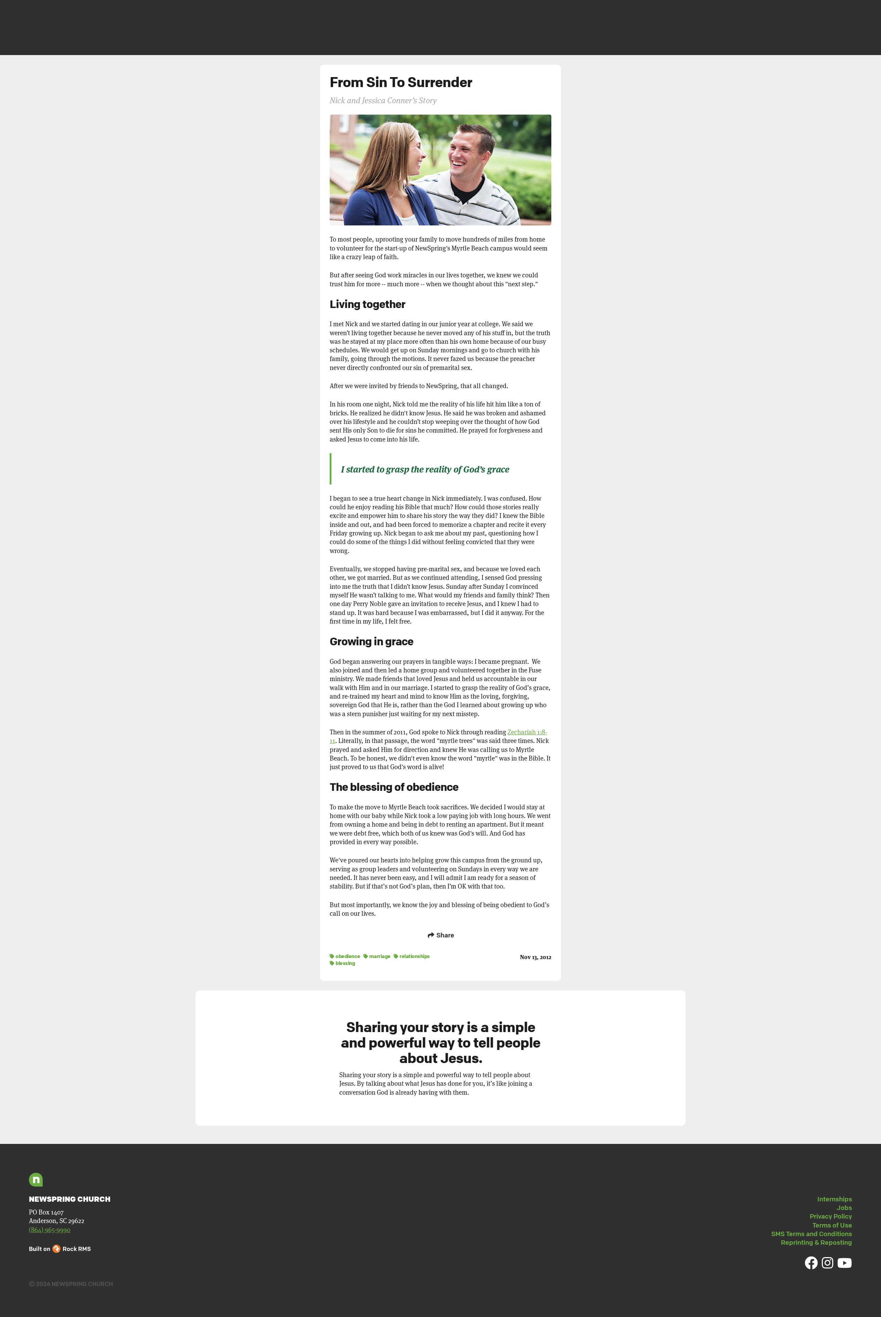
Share (444, 935)
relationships (414, 956)
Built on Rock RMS (60, 1248)
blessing (345, 962)
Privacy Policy (831, 1216)
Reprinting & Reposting (816, 1242)
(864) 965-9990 (49, 1229)
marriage (379, 956)
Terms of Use (832, 1225)
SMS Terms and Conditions (811, 1234)
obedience (347, 956)
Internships (834, 1199)
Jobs (844, 1207)
